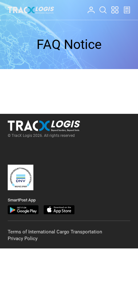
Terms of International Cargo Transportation (55, 232)
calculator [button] (124, 6)
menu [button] (112, 6)
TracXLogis (31, 10)
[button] (20, 177)
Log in (88, 6)
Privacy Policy (23, 238)
